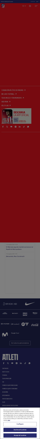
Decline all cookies (20, 429)
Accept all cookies (20, 435)
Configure (20, 424)
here (9, 420)
